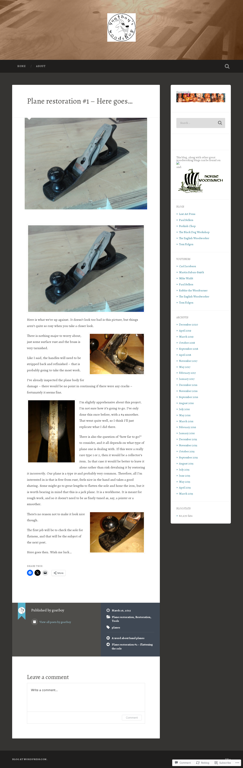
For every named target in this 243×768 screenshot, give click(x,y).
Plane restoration (123, 617)
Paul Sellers (186, 220)
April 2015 (185, 487)
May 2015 (184, 482)
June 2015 (184, 476)
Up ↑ (228, 759)
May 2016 (185, 415)
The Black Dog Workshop (194, 232)
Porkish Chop (187, 226)
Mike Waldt (186, 278)
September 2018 (188, 349)
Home (21, 66)
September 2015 (188, 457)
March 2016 (186, 421)
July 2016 (184, 409)
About (41, 66)
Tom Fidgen (186, 244)
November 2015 (188, 445)
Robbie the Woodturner (193, 290)
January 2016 (187, 433)
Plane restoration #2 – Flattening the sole (132, 646)
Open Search (227, 66)
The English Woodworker (194, 238)
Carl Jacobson (187, 266)
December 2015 (188, 439)
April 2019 (185, 330)
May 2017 (184, 367)
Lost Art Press (187, 214)
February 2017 (187, 373)
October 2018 (187, 343)
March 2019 (186, 337)
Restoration (142, 617)
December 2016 (188, 385)
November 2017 (188, 361)
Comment (132, 717)
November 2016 (188, 391)
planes (116, 627)
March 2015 (186, 494)
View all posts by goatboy (55, 622)
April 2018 (185, 355)
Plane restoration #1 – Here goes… (80, 101)
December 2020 (188, 324)
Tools (115, 621)
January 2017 (186, 379)
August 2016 (186, 403)
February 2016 (187, 427)
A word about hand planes (128, 638)
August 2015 (186, 463)
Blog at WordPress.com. (29, 759)
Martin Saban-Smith (191, 272)
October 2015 (187, 451)
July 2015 (184, 469)
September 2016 (188, 397)
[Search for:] (200, 123)
